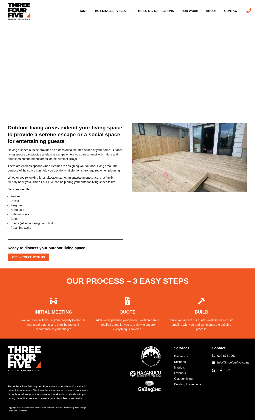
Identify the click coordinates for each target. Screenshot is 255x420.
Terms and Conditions (17, 411)
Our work (189, 10)
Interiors (179, 367)
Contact (231, 10)
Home (83, 10)
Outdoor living (183, 378)
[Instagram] (228, 370)
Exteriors (180, 373)
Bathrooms (181, 356)
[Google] (213, 370)
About (211, 10)
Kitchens (180, 362)
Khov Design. (81, 407)
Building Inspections (156, 10)
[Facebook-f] (221, 370)
